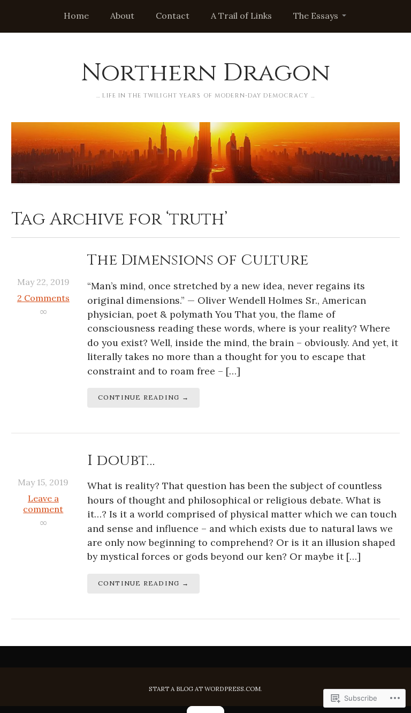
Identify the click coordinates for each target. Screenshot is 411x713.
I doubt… (121, 460)
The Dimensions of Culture (197, 260)
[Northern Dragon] (205, 152)
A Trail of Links (241, 15)
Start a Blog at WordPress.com (205, 689)
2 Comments (43, 297)
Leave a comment (43, 503)
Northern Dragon (205, 72)
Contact (172, 15)
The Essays (315, 15)
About (122, 15)
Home (76, 15)
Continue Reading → (143, 397)
